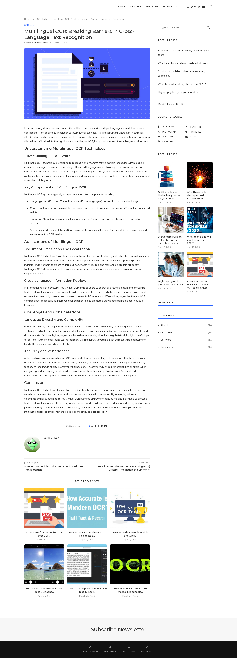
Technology (170, 6)
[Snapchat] (199, 6)
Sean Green (41, 42)
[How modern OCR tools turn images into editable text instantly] (130, 564)
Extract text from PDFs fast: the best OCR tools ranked (198, 284)
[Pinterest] (192, 6)
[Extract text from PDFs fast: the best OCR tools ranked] (44, 508)
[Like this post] (92, 426)
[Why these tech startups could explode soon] (200, 175)
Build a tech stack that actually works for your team (169, 195)
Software (152, 6)
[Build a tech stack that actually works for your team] (171, 175)
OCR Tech (135, 6)
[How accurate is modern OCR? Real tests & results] (87, 508)
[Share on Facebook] (95, 426)
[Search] (211, 6)
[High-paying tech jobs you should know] (171, 265)
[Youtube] (195, 6)
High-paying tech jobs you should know (180, 92)
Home (27, 19)
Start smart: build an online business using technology (170, 240)
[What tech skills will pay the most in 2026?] (200, 220)
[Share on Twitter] (99, 426)
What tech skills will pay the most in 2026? (182, 84)
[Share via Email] (105, 426)
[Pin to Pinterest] (102, 426)
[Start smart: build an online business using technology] (171, 220)
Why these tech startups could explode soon (183, 63)
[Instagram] (188, 6)
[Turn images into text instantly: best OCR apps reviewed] (44, 564)
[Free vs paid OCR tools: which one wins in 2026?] (130, 508)
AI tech (122, 6)
